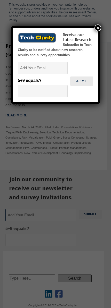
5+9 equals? (30, 80)
